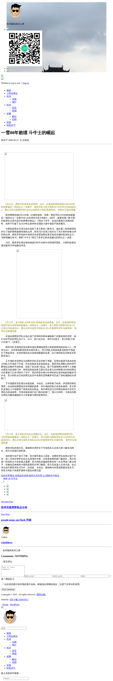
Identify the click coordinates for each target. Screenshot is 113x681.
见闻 (14, 99)
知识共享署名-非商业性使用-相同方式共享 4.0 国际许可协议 (30, 475)
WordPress (14, 604)
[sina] (8, 68)
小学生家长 (12, 93)
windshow (7, 542)
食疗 (14, 102)
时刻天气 (11, 125)
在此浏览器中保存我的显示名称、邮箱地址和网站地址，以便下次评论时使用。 (43, 584)
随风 (9, 90)
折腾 (9, 113)
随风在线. (41, 594)
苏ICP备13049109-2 (19, 599)
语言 (14, 108)
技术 (9, 105)
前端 (14, 111)
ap (9, 478)
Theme (5, 604)
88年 (5, 478)
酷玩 (14, 116)
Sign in (26, 83)
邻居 (9, 122)
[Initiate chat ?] (8, 71)
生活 (9, 96)
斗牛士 (14, 478)
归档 (14, 119)
